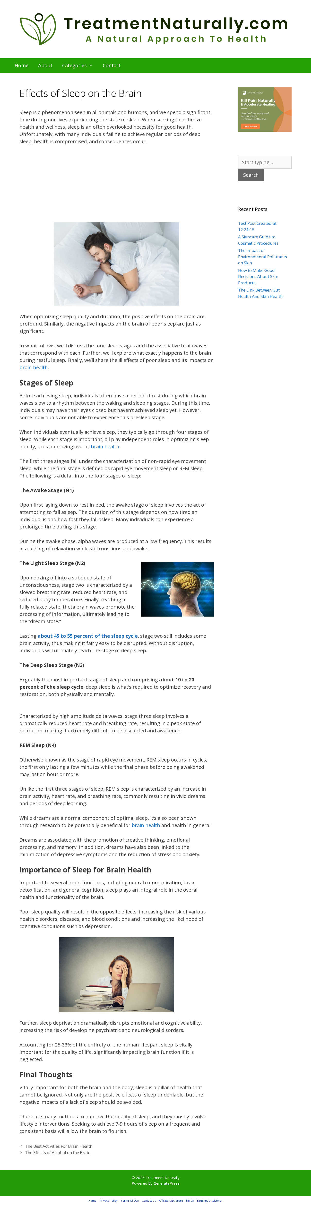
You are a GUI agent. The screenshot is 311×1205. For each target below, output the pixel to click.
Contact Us (149, 1200)
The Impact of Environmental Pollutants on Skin (262, 257)
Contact (112, 65)
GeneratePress (167, 1183)
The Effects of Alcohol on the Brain (57, 1152)
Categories (74, 65)
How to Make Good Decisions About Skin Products (258, 276)
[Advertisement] (116, 186)
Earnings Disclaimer (210, 1200)
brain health (33, 367)
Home (21, 65)
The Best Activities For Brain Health (58, 1146)
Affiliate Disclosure (171, 1200)
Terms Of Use (130, 1200)
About (45, 65)
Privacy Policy (109, 1200)
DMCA (190, 1200)
